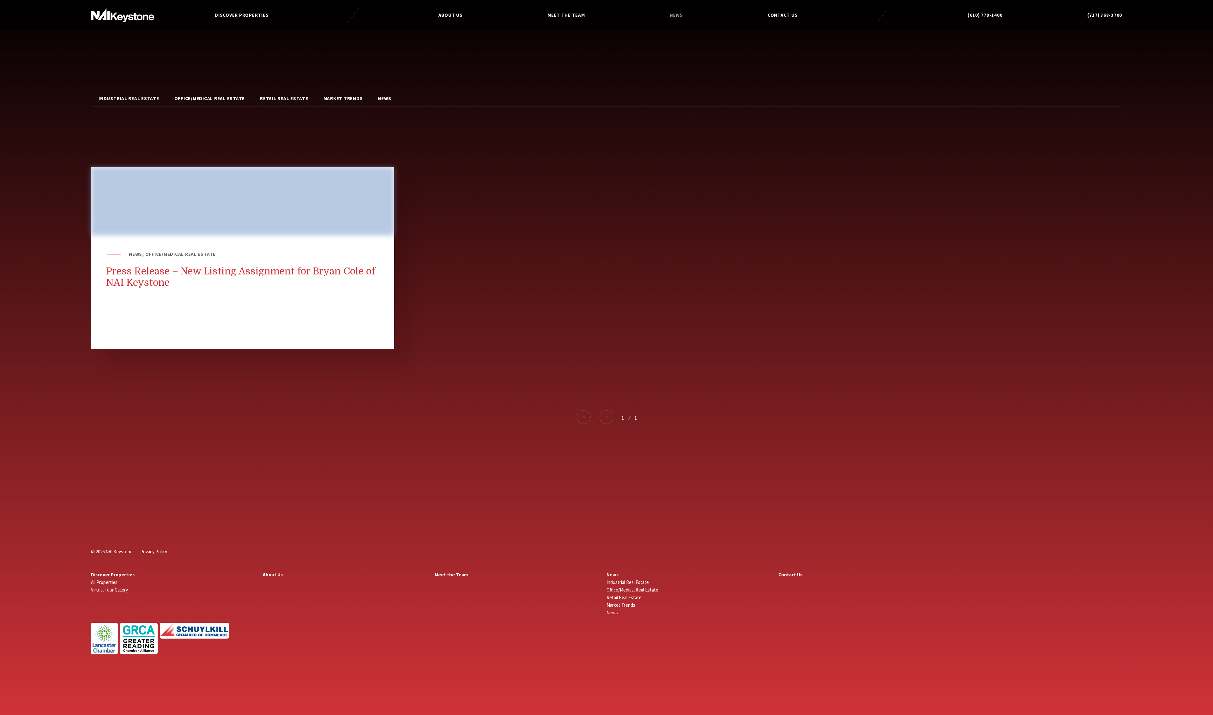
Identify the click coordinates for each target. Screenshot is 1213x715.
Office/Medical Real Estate (209, 98)
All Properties (104, 582)
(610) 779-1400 (985, 15)
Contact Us (783, 15)
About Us (450, 15)
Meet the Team (566, 15)
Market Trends (343, 98)
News (676, 15)
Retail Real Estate (284, 98)
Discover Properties (242, 15)
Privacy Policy (153, 552)
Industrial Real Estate (129, 98)
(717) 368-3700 (1104, 15)
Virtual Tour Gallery (109, 590)
